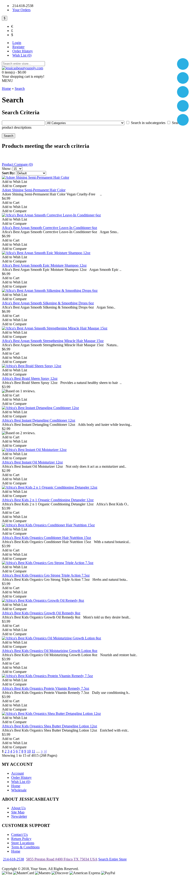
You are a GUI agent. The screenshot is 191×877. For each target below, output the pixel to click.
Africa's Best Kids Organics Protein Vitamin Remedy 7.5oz (45, 688)
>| (45, 751)
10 (29, 751)
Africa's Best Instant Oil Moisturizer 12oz (32, 462)
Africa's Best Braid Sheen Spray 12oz (30, 378)
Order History (21, 778)
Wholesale (19, 790)
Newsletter (19, 816)
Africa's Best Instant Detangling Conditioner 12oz (38, 420)
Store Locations (22, 843)
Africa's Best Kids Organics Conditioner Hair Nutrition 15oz (46, 538)
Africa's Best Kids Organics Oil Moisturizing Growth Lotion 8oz (49, 651)
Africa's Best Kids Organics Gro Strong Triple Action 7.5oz (46, 575)
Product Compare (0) (17, 164)
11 (33, 751)
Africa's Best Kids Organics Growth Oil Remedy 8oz (41, 613)
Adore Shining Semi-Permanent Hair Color (33, 190)
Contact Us (19, 835)
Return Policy (21, 839)
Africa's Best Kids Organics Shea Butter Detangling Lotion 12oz (49, 726)
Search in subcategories (148, 123)
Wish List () (20, 782)
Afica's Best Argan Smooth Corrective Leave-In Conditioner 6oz (49, 228)
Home (15, 786)
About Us (18, 808)
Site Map (17, 812)
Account (17, 773)
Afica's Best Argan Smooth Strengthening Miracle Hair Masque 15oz (53, 341)
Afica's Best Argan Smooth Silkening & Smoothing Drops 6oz (48, 303)
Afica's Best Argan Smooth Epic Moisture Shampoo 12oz (44, 265)
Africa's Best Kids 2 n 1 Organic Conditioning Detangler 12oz (48, 500)
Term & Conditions (25, 847)
